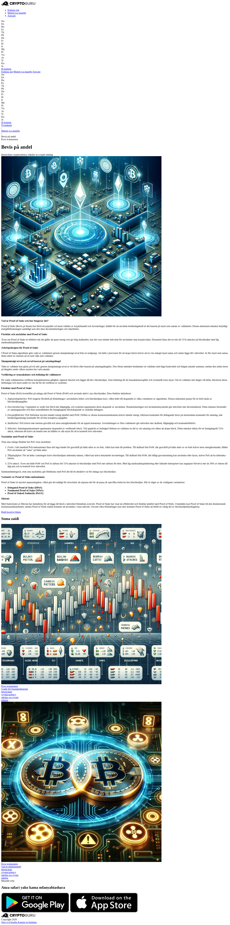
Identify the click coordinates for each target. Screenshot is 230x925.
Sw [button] (3, 21)
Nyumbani (6, 125)
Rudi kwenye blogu (11, 512)
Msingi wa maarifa (17, 13)
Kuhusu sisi (13, 10)
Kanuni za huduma (27, 922)
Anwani (11, 15)
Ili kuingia (6, 69)
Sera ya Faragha (9, 922)
